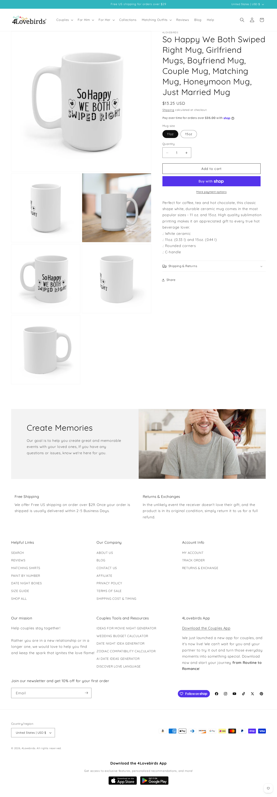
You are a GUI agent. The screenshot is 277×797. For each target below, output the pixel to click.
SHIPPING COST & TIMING (116, 598)
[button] (64, 20)
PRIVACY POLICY (109, 583)
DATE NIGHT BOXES (26, 583)
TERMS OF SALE (109, 591)
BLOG (101, 560)
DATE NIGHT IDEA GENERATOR (121, 644)
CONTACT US (107, 568)
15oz (188, 134)
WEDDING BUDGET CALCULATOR (122, 636)
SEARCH (17, 553)
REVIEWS (18, 560)
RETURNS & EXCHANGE (200, 568)
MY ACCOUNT (193, 553)
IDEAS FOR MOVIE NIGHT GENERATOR (126, 628)
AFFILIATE (104, 576)
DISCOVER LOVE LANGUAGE (119, 667)
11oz (170, 134)
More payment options (211, 192)
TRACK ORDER (193, 560)
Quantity (168, 144)
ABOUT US (105, 553)
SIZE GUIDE (20, 591)
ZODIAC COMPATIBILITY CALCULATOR (126, 651)
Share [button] (171, 280)
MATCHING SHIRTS (25, 568)
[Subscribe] (86, 693)
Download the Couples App (206, 628)
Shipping (168, 109)
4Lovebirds (28, 748)
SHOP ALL (19, 598)
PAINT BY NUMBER (25, 576)
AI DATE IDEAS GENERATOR (118, 659)
